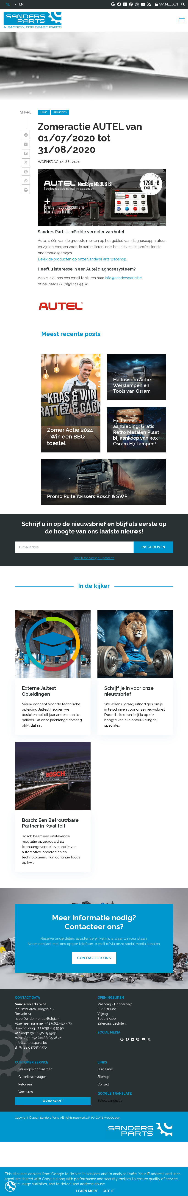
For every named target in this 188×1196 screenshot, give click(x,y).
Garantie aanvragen (32, 1077)
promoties (59, 112)
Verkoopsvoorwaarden (35, 1069)
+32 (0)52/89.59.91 (43, 1033)
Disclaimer (105, 1069)
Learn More (87, 1191)
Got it (108, 1191)
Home (43, 112)
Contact (103, 1084)
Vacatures (25, 1092)
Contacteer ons (94, 958)
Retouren (25, 1084)
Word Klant (52, 1100)
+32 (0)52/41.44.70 (58, 1023)
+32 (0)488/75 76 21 (46, 1038)
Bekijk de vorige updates (94, 558)
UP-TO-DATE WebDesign (103, 1117)
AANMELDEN (168, 4)
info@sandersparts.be (123, 278)
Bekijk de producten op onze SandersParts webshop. (82, 259)
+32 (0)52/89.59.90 (50, 1028)
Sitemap (103, 1077)
